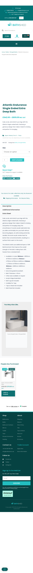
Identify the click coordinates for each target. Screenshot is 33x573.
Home (3, 52)
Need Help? (7, 170)
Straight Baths (13, 52)
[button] (27, 64)
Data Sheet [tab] (7, 213)
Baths (7, 52)
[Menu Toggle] (16, 43)
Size (4, 148)
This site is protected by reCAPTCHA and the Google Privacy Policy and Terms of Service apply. (16, 488)
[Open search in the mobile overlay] (16, 30)
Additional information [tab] (11, 209)
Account (17, 37)
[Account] (17, 36)
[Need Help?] (4, 165)
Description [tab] (7, 206)
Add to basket (17, 160)
